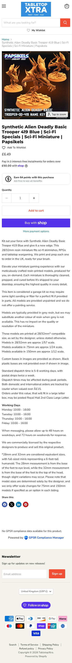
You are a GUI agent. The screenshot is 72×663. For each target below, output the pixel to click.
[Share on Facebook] (4, 504)
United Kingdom (34, 591)
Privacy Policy (45, 648)
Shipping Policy (50, 644)
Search (12, 644)
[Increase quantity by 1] (34, 198)
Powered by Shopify (36, 656)
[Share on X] (11, 504)
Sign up (57, 574)
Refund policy (26, 648)
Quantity (7, 190)
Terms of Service (29, 644)
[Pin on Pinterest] (25, 504)
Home (5, 39)
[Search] (65, 22)
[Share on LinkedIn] (18, 504)
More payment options (36, 231)
